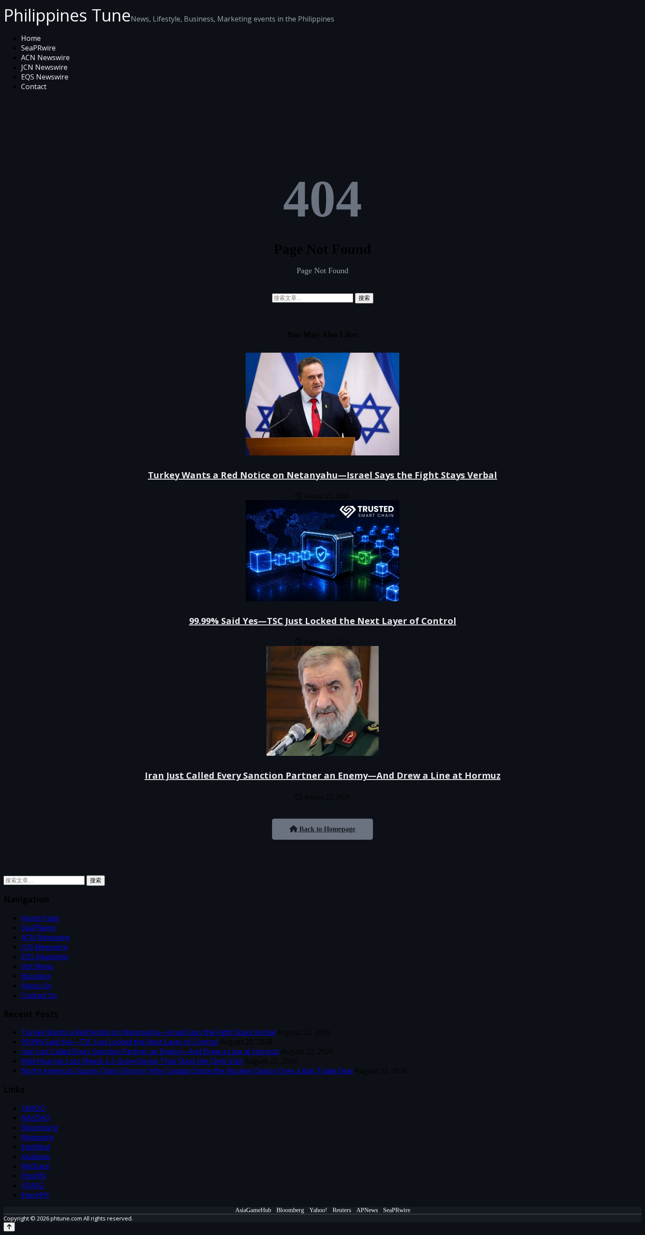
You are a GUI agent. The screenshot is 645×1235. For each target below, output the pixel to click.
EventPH (35, 1195)
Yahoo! (318, 1210)
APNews (367, 1210)
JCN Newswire (44, 67)
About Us (36, 985)
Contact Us (39, 995)
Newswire (37, 1137)
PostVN (33, 1176)
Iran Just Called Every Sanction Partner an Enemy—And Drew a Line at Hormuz (323, 775)
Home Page (40, 918)
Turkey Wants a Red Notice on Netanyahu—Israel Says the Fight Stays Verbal (322, 475)
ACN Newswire (45, 57)
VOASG (32, 1185)
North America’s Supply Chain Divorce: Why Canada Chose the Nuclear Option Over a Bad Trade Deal (187, 1071)
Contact (34, 86)
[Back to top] (9, 1226)
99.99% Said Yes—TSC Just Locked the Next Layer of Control (322, 621)
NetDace (35, 1166)
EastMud (35, 1147)
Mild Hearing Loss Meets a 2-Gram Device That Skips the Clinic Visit (132, 1061)
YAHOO (33, 1108)
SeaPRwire (38, 48)
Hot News (37, 966)
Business (36, 976)
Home (31, 38)
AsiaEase (35, 1156)
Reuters (342, 1210)
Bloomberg (39, 1127)
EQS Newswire (44, 77)
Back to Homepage (326, 829)
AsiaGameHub (253, 1210)
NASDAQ (35, 1118)
